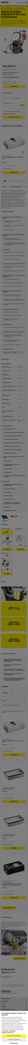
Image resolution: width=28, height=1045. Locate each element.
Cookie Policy (5, 1031)
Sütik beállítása (14, 1043)
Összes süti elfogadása (14, 1035)
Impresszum (11, 1032)
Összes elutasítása (13, 1039)
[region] (14, 1028)
